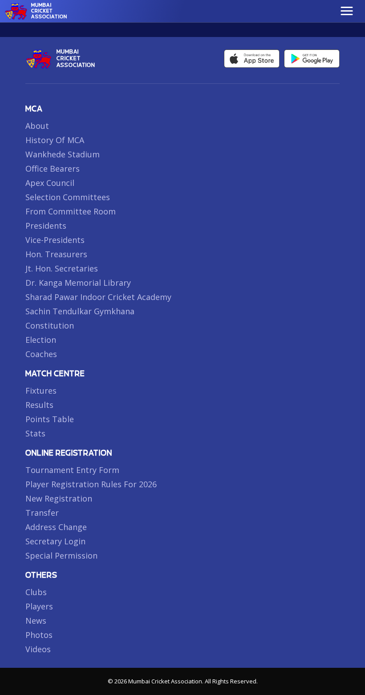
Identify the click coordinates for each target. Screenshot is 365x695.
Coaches (41, 354)
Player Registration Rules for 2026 (91, 484)
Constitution (49, 325)
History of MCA (54, 140)
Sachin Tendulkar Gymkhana (79, 311)
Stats (35, 433)
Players (39, 606)
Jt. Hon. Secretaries (61, 268)
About (37, 125)
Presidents (45, 225)
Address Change (56, 527)
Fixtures (41, 390)
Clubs (36, 592)
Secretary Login (55, 541)
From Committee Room (70, 211)
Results (39, 404)
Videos (38, 649)
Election (40, 339)
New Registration (58, 498)
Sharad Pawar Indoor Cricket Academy (98, 297)
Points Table (49, 419)
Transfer (42, 512)
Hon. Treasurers (56, 254)
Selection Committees (67, 197)
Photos (39, 634)
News (35, 620)
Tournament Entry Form (72, 470)
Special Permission (61, 555)
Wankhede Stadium (62, 154)
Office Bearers (52, 168)
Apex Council (49, 182)
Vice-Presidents (55, 239)
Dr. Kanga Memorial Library (78, 282)
